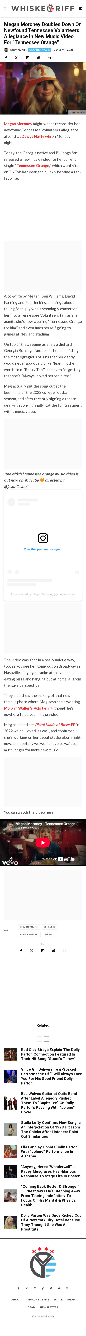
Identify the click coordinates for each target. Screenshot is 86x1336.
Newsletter (49, 1307)
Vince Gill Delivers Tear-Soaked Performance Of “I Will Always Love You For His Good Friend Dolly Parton (51, 1076)
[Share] (6, 57)
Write (58, 1299)
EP (55, 724)
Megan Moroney (18, 123)
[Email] (49, 57)
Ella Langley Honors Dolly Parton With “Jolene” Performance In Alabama (49, 1152)
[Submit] (38, 57)
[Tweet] (16, 57)
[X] (26, 1288)
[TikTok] (43, 1288)
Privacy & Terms (37, 1299)
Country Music (29, 927)
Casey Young (17, 49)
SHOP (71, 1299)
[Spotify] (51, 1288)
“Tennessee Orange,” (33, 165)
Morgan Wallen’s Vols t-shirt (28, 708)
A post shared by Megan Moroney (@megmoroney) (43, 594)
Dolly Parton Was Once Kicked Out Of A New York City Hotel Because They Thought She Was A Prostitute (51, 1222)
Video (49, 934)
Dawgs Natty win (36, 136)
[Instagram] (35, 1288)
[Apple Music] (59, 1288)
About (16, 1299)
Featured (50, 927)
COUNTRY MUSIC (39, 49)
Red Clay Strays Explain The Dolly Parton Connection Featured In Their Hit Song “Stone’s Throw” (50, 1054)
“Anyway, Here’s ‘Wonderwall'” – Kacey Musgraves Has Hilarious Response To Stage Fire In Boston (50, 1171)
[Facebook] (18, 1288)
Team (31, 1307)
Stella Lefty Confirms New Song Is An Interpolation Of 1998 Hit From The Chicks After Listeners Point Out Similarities (51, 1129)
